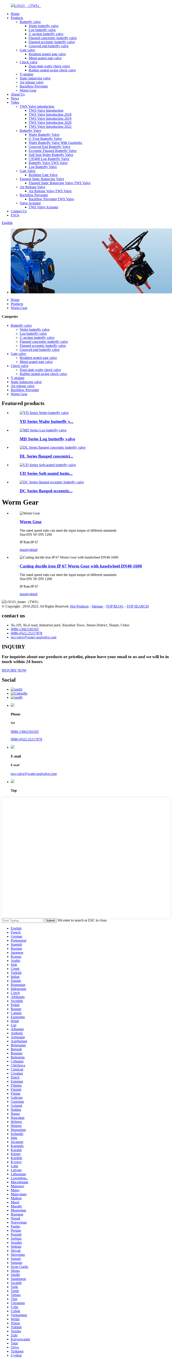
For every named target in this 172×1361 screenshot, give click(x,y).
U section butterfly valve (46, 34)
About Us (18, 94)
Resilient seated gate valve (47, 54)
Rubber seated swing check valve (52, 70)
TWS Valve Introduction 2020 (50, 122)
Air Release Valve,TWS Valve (50, 191)
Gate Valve (27, 171)
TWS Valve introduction (37, 106)
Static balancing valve (35, 78)
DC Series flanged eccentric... (46, 491)
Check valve (28, 62)
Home (15, 14)
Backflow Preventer (34, 86)
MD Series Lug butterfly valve (47, 439)
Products (17, 18)
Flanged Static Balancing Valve (42, 179)
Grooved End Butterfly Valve (49, 147)
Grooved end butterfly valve (49, 46)
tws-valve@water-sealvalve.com (34, 774)
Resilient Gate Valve (43, 175)
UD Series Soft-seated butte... (46, 473)
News (15, 98)
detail (33, 550)
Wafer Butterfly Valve (44, 135)
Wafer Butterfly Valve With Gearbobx (55, 143)
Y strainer (26, 74)
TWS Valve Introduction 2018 (50, 114)
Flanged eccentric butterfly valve (52, 42)
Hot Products (79, 606)
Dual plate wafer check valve (49, 66)
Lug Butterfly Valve (43, 167)
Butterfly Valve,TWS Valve (48, 163)
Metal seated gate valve (45, 58)
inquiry (25, 550)
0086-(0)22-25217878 (26, 739)
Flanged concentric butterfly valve (53, 38)
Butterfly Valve (30, 130)
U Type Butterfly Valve (45, 139)
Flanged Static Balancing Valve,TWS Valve (59, 183)
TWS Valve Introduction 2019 (50, 118)
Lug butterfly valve (42, 30)
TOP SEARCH (138, 606)
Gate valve (27, 50)
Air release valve (31, 82)
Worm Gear (28, 90)
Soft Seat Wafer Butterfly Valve (51, 155)
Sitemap (97, 606)
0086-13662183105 (25, 732)
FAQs (15, 215)
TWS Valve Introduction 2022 (50, 126)
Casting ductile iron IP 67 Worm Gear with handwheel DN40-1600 (81, 566)
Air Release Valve (32, 187)
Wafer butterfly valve (43, 26)
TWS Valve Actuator (43, 207)
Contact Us (19, 211)
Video (15, 102)
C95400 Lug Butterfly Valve (49, 159)
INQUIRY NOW (14, 670)
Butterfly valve (30, 22)
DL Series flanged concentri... (46, 456)
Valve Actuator (30, 203)
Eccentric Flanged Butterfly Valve (53, 151)
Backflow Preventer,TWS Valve (51, 199)
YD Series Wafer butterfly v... (46, 421)
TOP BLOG (115, 606)
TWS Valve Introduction (46, 110)
